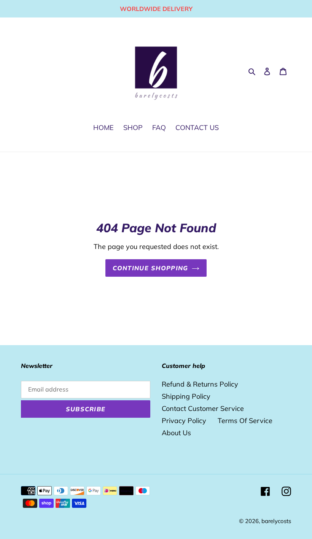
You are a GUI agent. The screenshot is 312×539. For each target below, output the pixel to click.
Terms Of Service (245, 420)
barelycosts (276, 521)
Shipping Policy (186, 396)
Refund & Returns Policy (200, 384)
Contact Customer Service (203, 408)
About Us (176, 432)
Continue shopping (150, 268)
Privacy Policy (184, 420)
